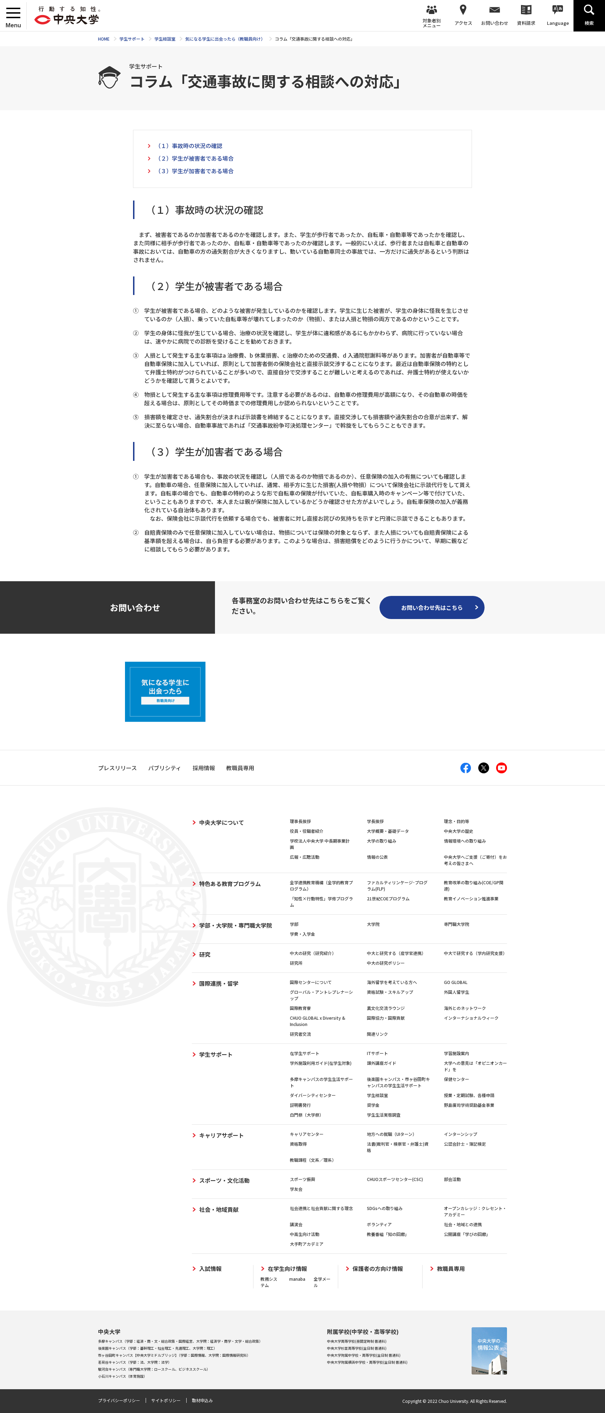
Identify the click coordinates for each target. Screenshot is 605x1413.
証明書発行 (300, 1105)
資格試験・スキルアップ (390, 992)
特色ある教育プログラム (230, 883)
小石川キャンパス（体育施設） (122, 1376)
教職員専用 (451, 1268)
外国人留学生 (456, 992)
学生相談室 (377, 1095)
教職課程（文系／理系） (313, 1160)
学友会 (296, 1189)
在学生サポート (304, 1053)
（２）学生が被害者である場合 (194, 158)
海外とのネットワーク (465, 1008)
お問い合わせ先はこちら (432, 607)
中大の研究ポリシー (386, 963)
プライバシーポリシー (119, 1400)
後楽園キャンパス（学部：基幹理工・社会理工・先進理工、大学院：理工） (157, 1348)
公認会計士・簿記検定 (465, 1144)
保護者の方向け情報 (378, 1268)
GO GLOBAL (455, 982)
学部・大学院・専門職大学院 (235, 925)
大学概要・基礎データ (388, 831)
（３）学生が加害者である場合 (194, 171)
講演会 (296, 1224)
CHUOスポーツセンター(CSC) (395, 1179)
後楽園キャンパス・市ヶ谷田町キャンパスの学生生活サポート (398, 1082)
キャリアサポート (221, 1135)
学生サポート (216, 1054)
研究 (204, 954)
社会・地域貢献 (218, 1209)
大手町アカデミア (307, 1244)
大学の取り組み (381, 841)
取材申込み (202, 1400)
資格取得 (298, 1144)
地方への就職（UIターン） (392, 1134)
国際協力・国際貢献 (386, 1018)
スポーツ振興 (302, 1179)
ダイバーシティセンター (313, 1095)
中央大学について (221, 822)
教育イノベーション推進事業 (471, 898)
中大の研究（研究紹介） (313, 953)
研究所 (296, 963)
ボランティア (379, 1224)
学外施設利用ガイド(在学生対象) (321, 1063)
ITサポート (377, 1053)
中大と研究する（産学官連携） (396, 953)
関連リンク (377, 1034)
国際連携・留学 (218, 983)
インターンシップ (460, 1134)
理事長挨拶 (300, 821)
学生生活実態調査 (384, 1115)
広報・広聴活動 (304, 857)
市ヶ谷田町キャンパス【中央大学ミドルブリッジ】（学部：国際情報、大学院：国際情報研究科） (174, 1355)
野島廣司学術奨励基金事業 (469, 1105)
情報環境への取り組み (465, 841)
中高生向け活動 (304, 1234)
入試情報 (210, 1268)
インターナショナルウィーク (471, 1018)
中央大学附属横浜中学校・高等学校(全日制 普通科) (367, 1362)
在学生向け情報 (287, 1268)
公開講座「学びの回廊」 (467, 1234)
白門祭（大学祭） (307, 1115)
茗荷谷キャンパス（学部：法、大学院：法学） (135, 1362)
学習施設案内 (456, 1053)
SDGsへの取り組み (385, 1208)
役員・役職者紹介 (307, 831)
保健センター (456, 1079)
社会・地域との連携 (463, 1224)
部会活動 (452, 1179)
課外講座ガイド (381, 1063)
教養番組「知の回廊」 (388, 1234)
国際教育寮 (300, 1008)
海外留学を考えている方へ (392, 982)
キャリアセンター (307, 1134)
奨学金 (373, 1105)
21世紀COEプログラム (388, 898)
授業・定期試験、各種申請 (469, 1095)
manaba (297, 1279)
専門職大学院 (456, 924)
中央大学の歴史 (458, 831)
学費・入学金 (302, 934)
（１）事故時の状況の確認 (188, 145)
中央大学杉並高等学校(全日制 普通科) (357, 1348)
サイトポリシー (166, 1400)
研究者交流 (300, 1034)
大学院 (373, 924)
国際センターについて (311, 982)
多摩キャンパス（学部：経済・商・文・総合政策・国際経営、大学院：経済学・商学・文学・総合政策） (180, 1341)
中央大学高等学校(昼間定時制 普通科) (357, 1341)
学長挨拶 (375, 821)
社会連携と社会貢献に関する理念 (321, 1208)
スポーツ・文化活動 (224, 1180)
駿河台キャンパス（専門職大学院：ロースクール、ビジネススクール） (154, 1369)
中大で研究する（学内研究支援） (475, 953)
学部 (294, 924)
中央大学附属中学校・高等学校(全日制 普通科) (364, 1355)
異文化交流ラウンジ (386, 1008)
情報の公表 (377, 857)
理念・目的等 (456, 821)
